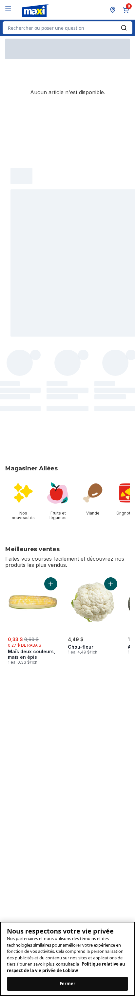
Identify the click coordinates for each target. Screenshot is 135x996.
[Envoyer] (124, 28)
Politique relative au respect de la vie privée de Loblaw (66, 967)
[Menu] (8, 8)
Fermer (68, 984)
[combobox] (67, 27)
